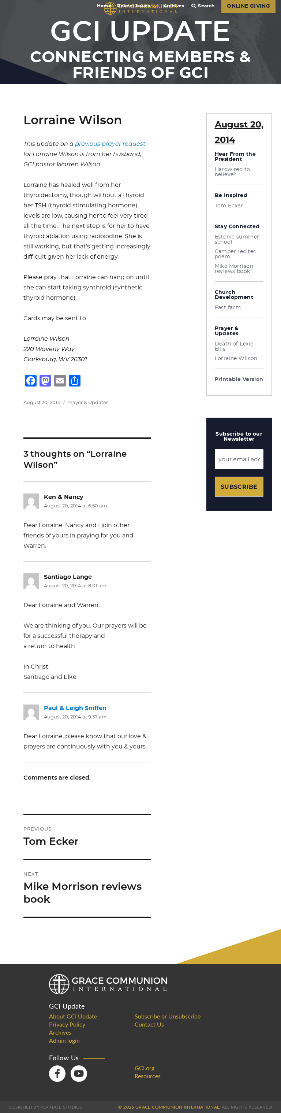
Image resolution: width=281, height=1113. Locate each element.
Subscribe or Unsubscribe (168, 1017)
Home (104, 6)
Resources (148, 1076)
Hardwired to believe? (232, 172)
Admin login (64, 1041)
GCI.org (144, 1068)
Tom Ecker (229, 205)
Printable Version (239, 379)
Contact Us (149, 1025)
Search (206, 6)
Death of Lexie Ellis (234, 346)
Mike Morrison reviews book (234, 269)
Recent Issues (133, 6)
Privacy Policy (67, 1025)
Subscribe (239, 486)
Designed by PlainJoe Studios (46, 1107)
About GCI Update (73, 1017)
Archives (174, 6)
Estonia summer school (237, 239)
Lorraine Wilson (236, 358)
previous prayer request (110, 144)
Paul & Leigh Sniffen (75, 708)
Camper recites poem (235, 254)
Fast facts (228, 307)
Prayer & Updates (87, 402)
